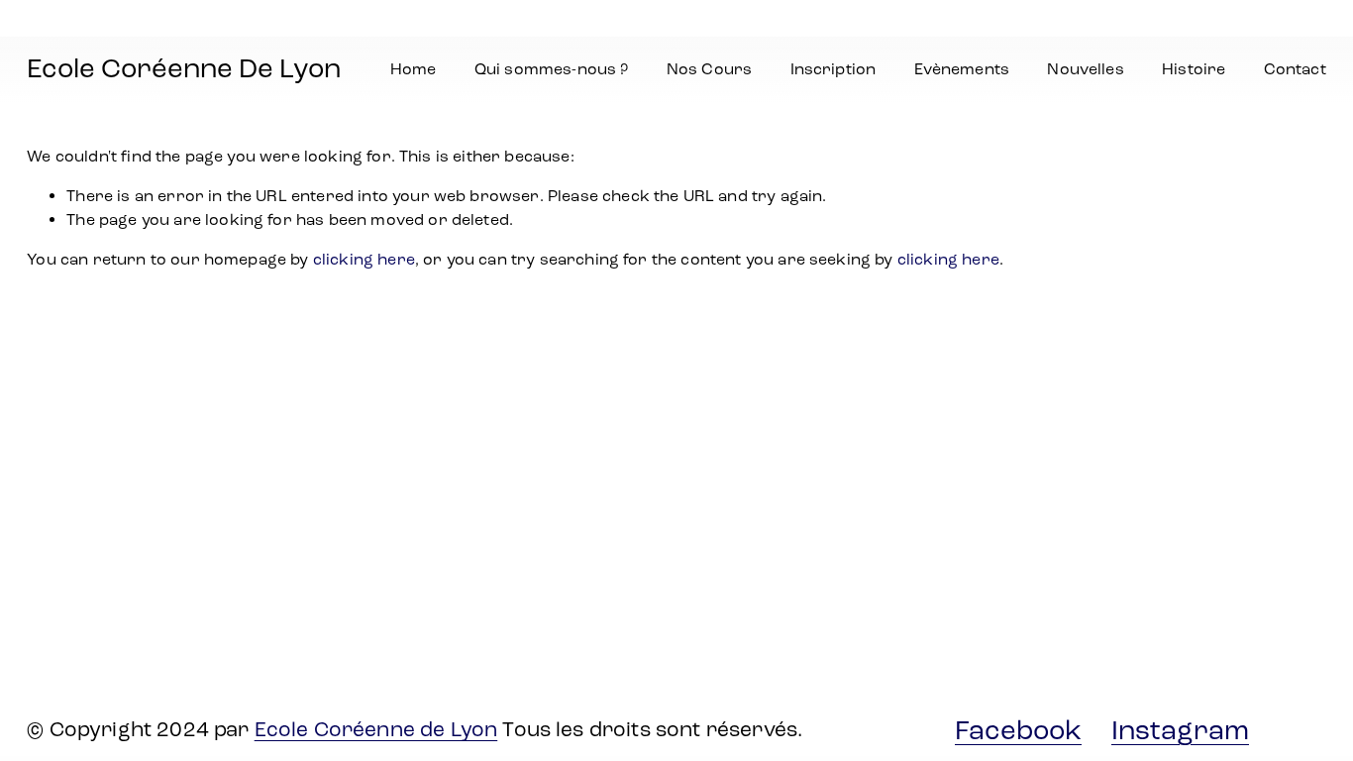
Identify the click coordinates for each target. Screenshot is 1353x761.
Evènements (962, 68)
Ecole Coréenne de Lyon (376, 729)
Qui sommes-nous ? (551, 68)
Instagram (1180, 730)
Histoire (1193, 68)
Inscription (833, 68)
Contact (1295, 68)
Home (413, 68)
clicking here (364, 259)
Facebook (1018, 730)
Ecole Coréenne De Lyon (184, 68)
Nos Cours (709, 68)
